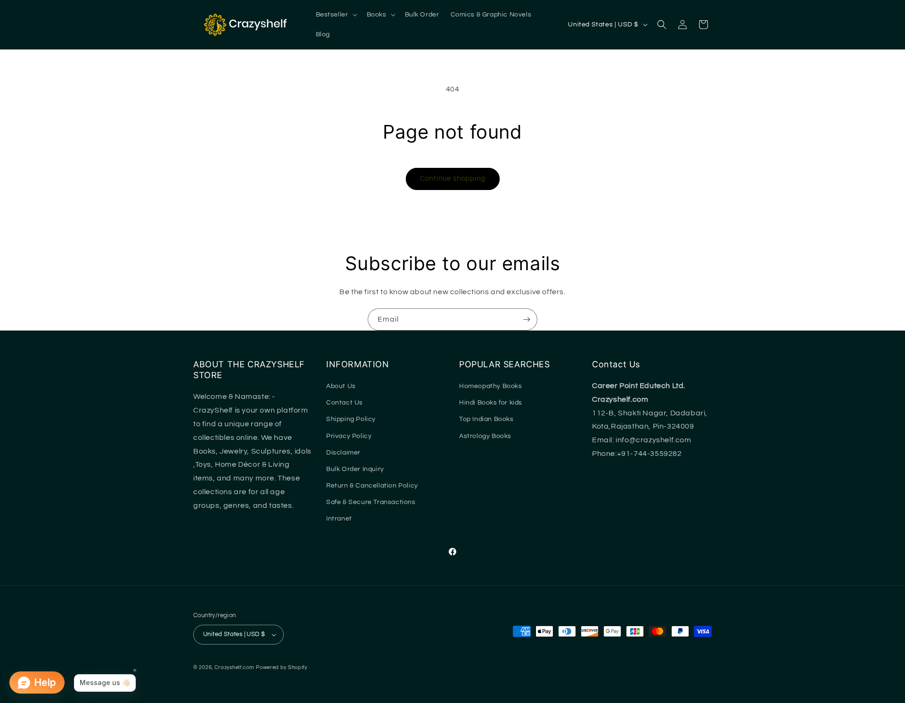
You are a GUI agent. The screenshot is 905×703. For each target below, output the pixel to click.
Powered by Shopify (281, 667)
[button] (335, 15)
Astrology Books (485, 436)
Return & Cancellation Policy (372, 485)
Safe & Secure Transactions (371, 502)
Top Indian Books (486, 419)
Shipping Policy (351, 419)
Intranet (339, 518)
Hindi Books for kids (490, 402)
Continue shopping (452, 178)
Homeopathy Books (490, 386)
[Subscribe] (526, 319)
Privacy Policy (348, 436)
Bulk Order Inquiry (355, 469)
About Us (341, 386)
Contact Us (344, 402)
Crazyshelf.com (234, 667)
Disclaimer (343, 452)
